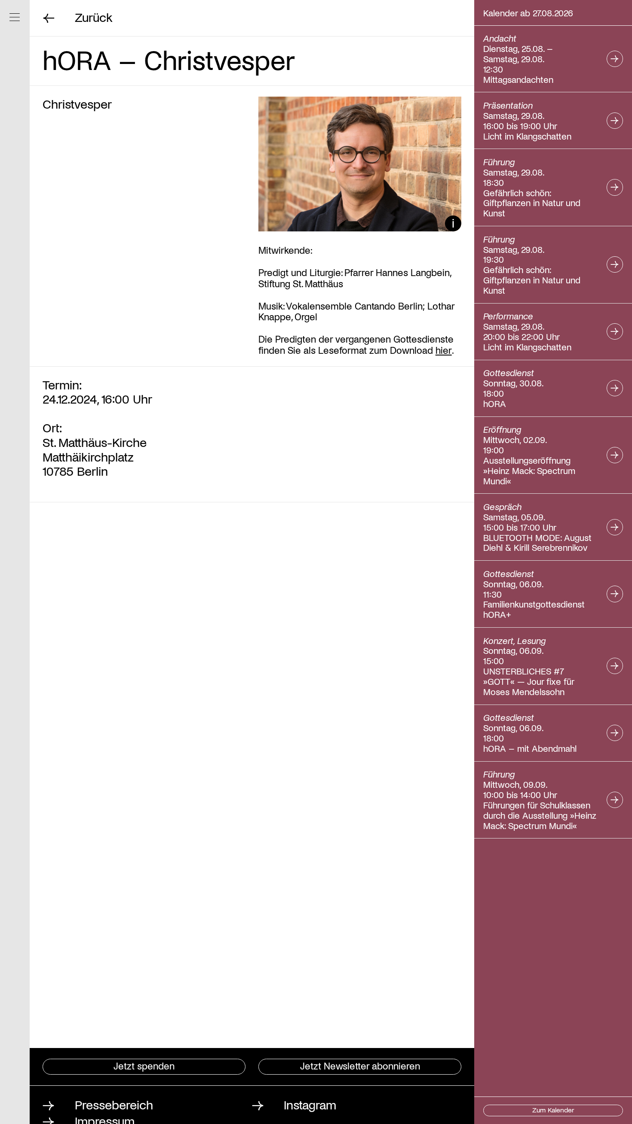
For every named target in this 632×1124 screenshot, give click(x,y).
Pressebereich (114, 1104)
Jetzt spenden (144, 1065)
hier (444, 349)
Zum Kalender (553, 1110)
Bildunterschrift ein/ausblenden (453, 223)
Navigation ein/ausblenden (15, 17)
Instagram (310, 1104)
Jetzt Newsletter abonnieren (360, 1065)
